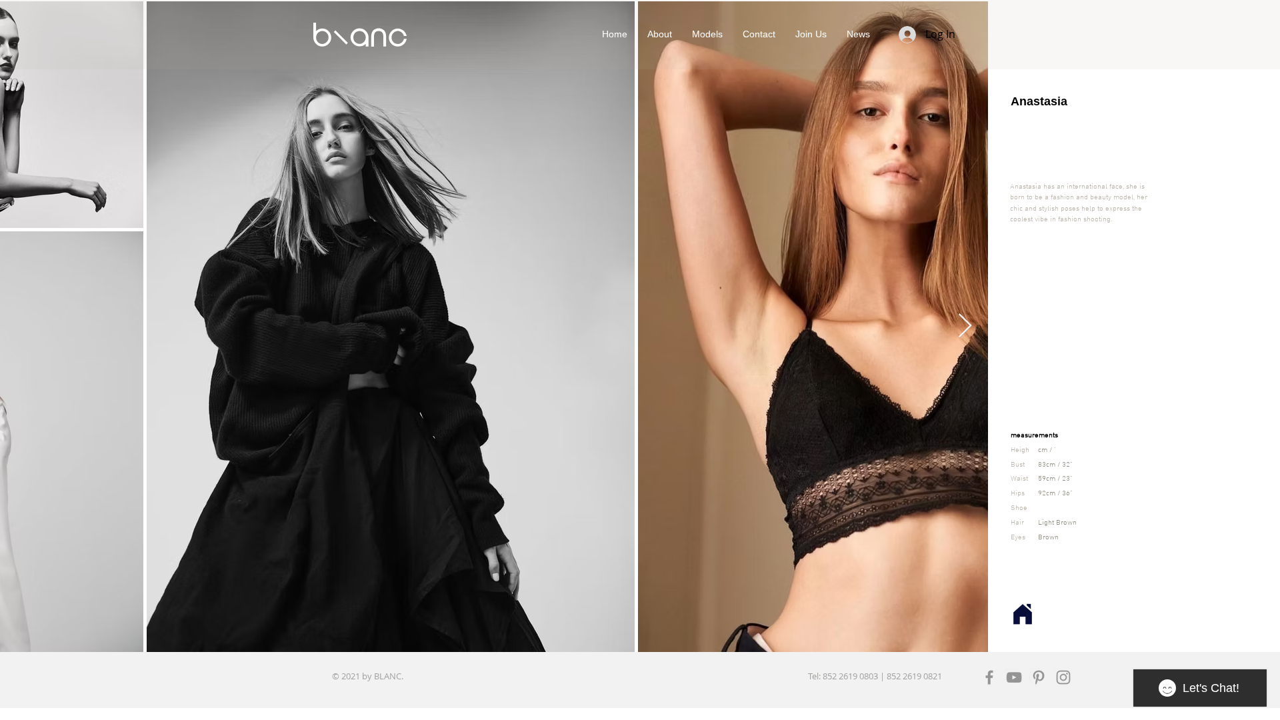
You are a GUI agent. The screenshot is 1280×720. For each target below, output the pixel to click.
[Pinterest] (1038, 677)
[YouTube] (1014, 677)
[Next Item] (965, 326)
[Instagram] (1063, 677)
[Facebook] (989, 677)
